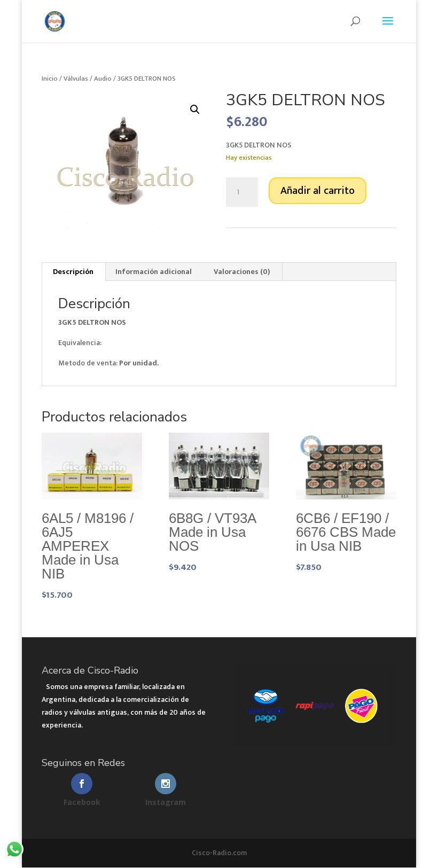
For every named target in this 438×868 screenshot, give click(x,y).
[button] (195, 109)
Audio (103, 78)
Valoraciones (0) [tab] (242, 271)
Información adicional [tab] (153, 271)
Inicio (50, 78)
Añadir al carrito (317, 191)
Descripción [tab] (73, 271)
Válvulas (76, 78)
